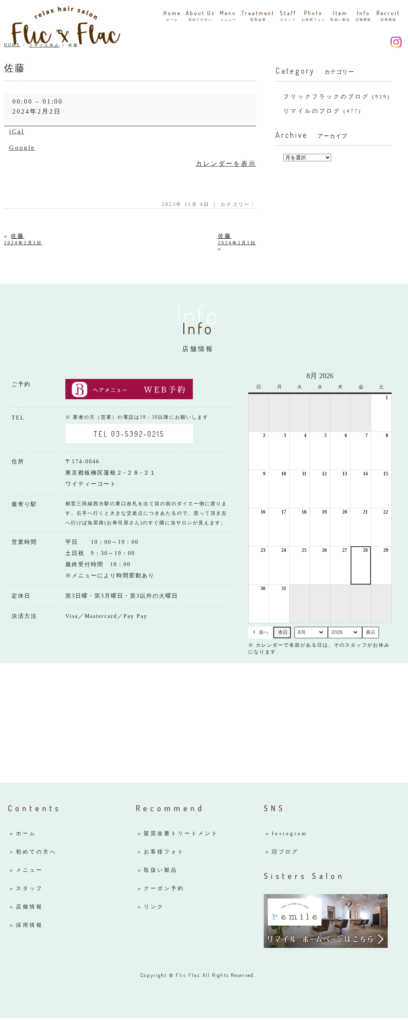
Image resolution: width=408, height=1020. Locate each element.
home (172, 16)
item (340, 16)
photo (314, 16)
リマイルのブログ (312, 111)
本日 (283, 632)
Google (22, 147)
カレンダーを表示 (226, 163)
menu (228, 16)
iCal (16, 131)
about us (200, 16)
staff (288, 16)
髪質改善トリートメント (181, 833)
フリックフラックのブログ (326, 97)
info (363, 16)
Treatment (258, 16)
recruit (388, 16)
